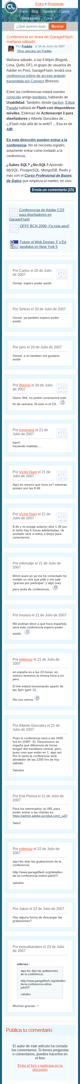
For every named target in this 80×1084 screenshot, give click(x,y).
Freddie (27, 46)
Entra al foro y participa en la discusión (40, 1068)
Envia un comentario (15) (53, 190)
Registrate (56, 4)
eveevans (26, 430)
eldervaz (26, 659)
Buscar (58, 26)
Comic (48, 18)
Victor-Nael (28, 472)
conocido (13, 97)
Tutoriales (48, 11)
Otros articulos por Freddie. (34, 51)
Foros (24, 11)
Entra (39, 4)
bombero (39, 97)
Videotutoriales (30, 18)
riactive (58, 102)
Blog (35, 11)
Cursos (64, 11)
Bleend (24, 385)
